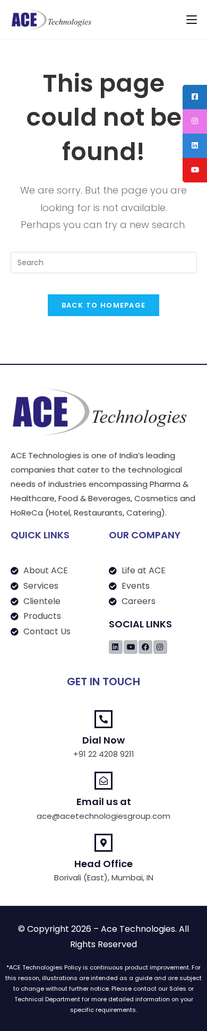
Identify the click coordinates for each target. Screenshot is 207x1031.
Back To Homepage (104, 305)
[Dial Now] (103, 719)
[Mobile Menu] (191, 19)
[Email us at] (103, 781)
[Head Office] (103, 843)
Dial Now (103, 740)
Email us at (103, 801)
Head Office (103, 863)
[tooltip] (195, 97)
